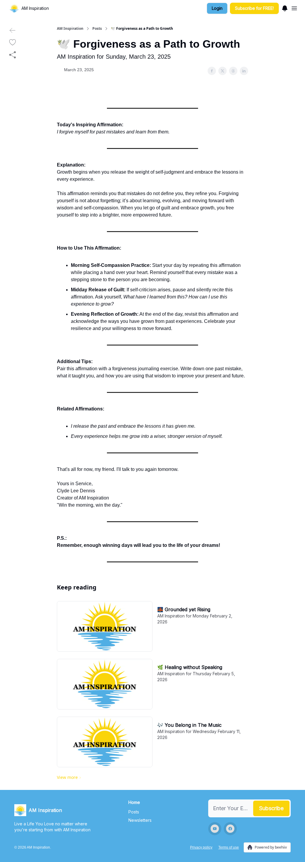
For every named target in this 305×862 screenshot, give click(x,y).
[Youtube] (214, 828)
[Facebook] (230, 828)
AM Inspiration (70, 28)
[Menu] (284, 7)
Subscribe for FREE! (254, 8)
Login (217, 8)
